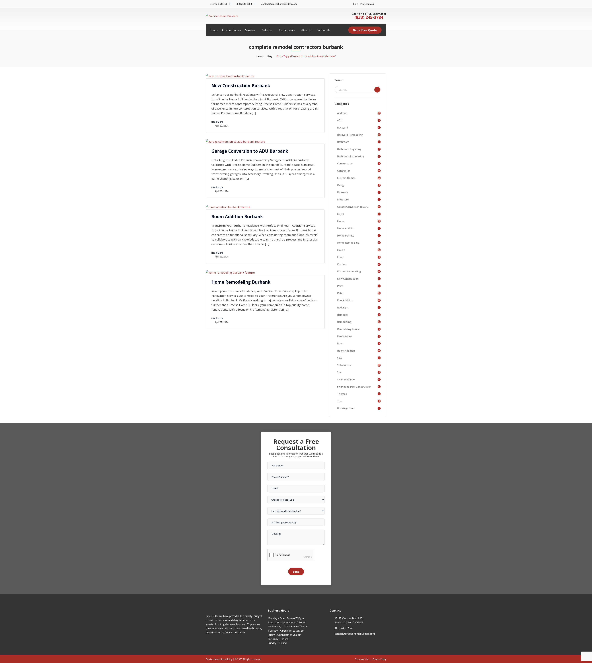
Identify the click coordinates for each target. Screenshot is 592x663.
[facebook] (207, 641)
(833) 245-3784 (244, 3)
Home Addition (346, 228)
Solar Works (344, 365)
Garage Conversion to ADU (352, 206)
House (341, 250)
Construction (345, 163)
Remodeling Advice (348, 329)
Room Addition (346, 350)
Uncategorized (345, 408)
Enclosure (343, 199)
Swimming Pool (346, 379)
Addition (342, 113)
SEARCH (377, 90)
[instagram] (211, 641)
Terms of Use (362, 659)
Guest (340, 214)
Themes (342, 394)
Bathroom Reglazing (349, 149)
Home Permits (345, 235)
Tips (339, 401)
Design (341, 185)
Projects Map (367, 3)
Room (340, 343)
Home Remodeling (348, 242)
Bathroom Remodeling (350, 156)
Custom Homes (346, 178)
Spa (339, 372)
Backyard (342, 127)
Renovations (344, 336)
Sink (339, 358)
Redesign (342, 307)
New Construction (348, 278)
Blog (355, 3)
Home (259, 56)
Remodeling (344, 322)
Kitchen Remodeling (349, 271)
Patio (340, 293)
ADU (339, 120)
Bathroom (343, 142)
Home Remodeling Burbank (240, 282)
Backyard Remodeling (350, 135)
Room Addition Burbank (237, 216)
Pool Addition (345, 300)
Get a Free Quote (365, 30)
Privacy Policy (379, 659)
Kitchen (341, 264)
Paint (340, 286)
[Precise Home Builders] (222, 15)
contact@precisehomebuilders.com (279, 3)
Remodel (342, 314)
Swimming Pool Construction (354, 386)
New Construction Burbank (240, 85)
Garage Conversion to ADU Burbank (249, 151)
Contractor (343, 170)
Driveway (342, 192)
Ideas (340, 257)
